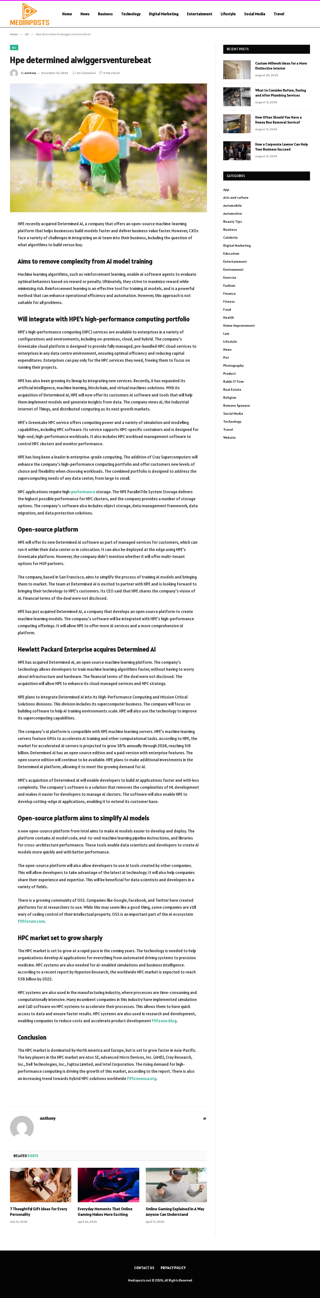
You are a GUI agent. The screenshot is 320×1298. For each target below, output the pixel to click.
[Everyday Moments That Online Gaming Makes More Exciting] (108, 1185)
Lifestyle (228, 14)
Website (229, 437)
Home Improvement (239, 325)
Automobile (232, 205)
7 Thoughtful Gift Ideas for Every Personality (38, 1211)
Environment (233, 269)
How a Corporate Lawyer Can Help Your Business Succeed (281, 147)
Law (226, 333)
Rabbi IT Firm (233, 381)
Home (67, 14)
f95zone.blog (164, 1021)
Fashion (229, 285)
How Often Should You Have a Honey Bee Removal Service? (278, 119)
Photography (233, 365)
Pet (226, 357)
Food (227, 309)
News (85, 14)
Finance (229, 293)
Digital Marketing (163, 14)
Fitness (228, 301)
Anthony (30, 73)
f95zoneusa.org (141, 1078)
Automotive (232, 213)
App (226, 189)
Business (105, 14)
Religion (229, 397)
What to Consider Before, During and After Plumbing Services (280, 93)
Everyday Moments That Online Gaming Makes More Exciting (105, 1211)
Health (228, 317)
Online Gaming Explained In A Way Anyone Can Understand (175, 1211)
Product (229, 373)
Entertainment (199, 14)
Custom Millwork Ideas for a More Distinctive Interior (281, 65)
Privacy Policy (173, 1268)
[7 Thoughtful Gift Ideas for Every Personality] (40, 1185)
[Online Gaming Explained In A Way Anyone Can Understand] (176, 1185)
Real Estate (232, 389)
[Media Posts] (29, 14)
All (14, 47)
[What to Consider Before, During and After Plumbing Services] (237, 96)
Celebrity (230, 237)
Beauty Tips (232, 221)
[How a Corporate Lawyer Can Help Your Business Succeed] (237, 150)
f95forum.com (31, 921)
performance (83, 491)
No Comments (86, 73)
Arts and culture (235, 197)
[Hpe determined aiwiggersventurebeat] (108, 148)
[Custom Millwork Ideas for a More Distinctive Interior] (237, 69)
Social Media (254, 14)
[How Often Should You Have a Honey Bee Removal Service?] (237, 123)
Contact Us (144, 1268)
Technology (130, 14)
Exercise (229, 277)
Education (231, 253)
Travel (279, 14)
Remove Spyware (236, 405)
